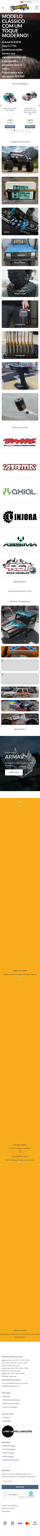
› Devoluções (6, 1421)
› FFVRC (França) (8, 1453)
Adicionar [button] (11, 126)
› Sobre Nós (6, 1396)
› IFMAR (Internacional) (10, 1460)
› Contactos (6, 1417)
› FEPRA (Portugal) (8, 1446)
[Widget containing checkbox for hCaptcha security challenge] (18, 1494)
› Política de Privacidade (10, 1403)
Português (27, 2)
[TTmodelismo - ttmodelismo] (20, 8)
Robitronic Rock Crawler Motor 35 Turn (31, 110)
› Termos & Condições (9, 1407)
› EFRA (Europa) (7, 1456)
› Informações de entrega (11, 1400)
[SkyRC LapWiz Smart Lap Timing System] (11, 96)
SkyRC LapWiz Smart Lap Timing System (11, 109)
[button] (3, 7)
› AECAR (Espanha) (9, 1449)
